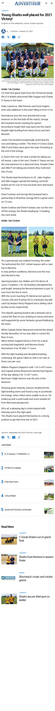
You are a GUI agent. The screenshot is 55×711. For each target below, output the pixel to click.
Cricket (5, 11)
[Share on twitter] (8, 37)
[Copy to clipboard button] (18, 37)
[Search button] (46, 3)
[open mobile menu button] (2, 3)
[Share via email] (13, 37)
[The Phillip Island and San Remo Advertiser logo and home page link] (27, 3)
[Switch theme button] (52, 3)
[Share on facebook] (3, 37)
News (21, 573)
